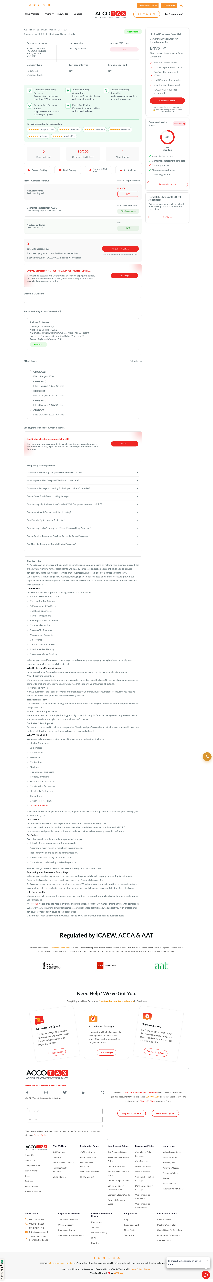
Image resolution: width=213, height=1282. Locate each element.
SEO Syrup (118, 1273)
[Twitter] (35, 5)
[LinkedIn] (40, 5)
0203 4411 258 (153, 1096)
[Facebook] (26, 5)
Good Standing (179, 124)
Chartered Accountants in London (60, 1263)
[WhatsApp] (45, 5)
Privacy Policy (40, 1135)
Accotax (34, 903)
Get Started (167, 217)
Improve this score (167, 184)
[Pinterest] (50, 5)
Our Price (124, 444)
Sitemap (147, 1269)
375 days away (128, 211)
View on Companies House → (129, 180)
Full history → (136, 361)
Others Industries (39, 805)
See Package (124, 276)
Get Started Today (167, 100)
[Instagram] (31, 5)
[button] (181, 5)
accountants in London (59, 947)
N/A (124, 49)
